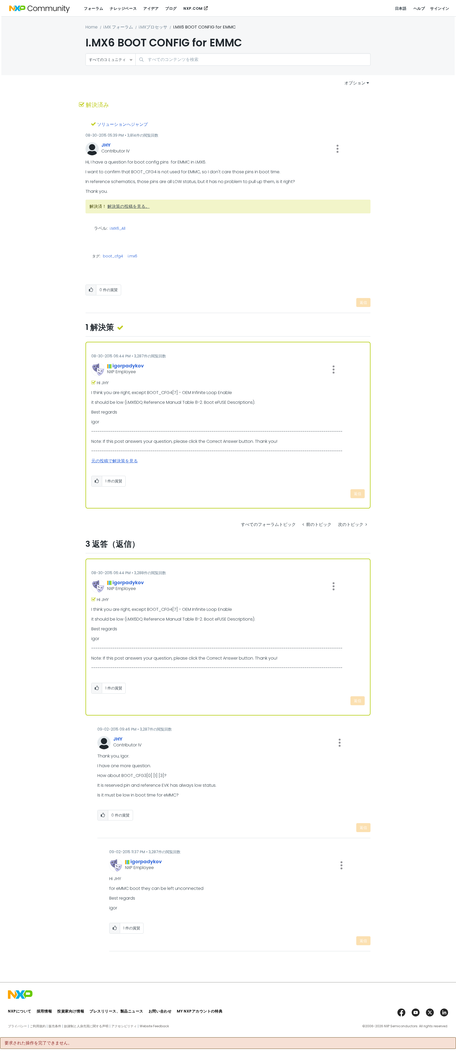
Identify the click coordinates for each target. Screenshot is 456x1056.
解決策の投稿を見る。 (128, 206)
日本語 (401, 8)
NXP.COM (193, 8)
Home (92, 27)
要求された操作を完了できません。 (38, 1043)
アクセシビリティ (124, 1026)
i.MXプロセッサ (153, 27)
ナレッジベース (123, 8)
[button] (337, 148)
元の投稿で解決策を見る (114, 461)
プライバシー (17, 1026)
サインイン (439, 8)
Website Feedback (154, 1026)
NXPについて (19, 1011)
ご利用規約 (38, 1026)
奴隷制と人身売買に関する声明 (86, 1026)
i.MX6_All (117, 228)
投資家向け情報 (70, 1011)
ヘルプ (419, 8)
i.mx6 (132, 256)
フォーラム (93, 8)
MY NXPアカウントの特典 (199, 1011)
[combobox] (252, 59)
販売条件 (55, 1026)
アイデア (151, 8)
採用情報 (44, 1011)
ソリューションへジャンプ (122, 124)
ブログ (171, 8)
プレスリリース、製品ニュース (116, 1011)
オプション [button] (354, 83)
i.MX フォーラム (118, 27)
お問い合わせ (160, 1011)
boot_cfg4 (113, 256)
